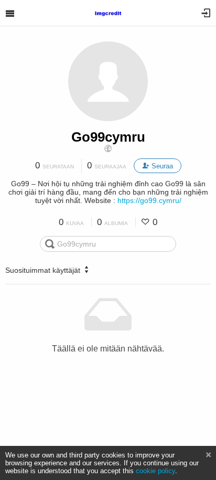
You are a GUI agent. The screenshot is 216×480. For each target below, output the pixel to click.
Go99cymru (108, 137)
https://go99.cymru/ (149, 200)
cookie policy (155, 471)
